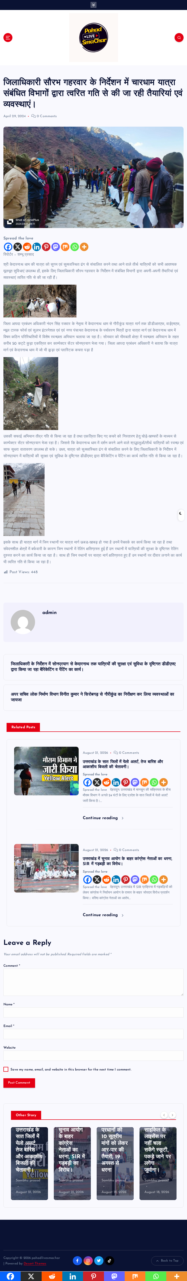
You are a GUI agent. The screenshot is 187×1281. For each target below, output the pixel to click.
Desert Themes (35, 1263)
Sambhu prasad (28, 1180)
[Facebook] (8, 247)
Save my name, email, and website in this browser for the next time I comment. (70, 1069)
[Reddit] (27, 247)
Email (9, 1026)
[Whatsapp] (74, 247)
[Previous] (164, 1114)
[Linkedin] (36, 247)
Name (9, 1004)
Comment (11, 965)
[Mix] (65, 247)
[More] (84, 247)
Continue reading (101, 818)
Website (9, 1047)
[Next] (172, 1114)
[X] (17, 247)
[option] (29, 1163)
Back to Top (170, 1260)
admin (49, 612)
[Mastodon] (55, 247)
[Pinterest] (46, 247)
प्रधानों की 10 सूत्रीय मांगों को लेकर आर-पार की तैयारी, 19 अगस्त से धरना (72, 1150)
